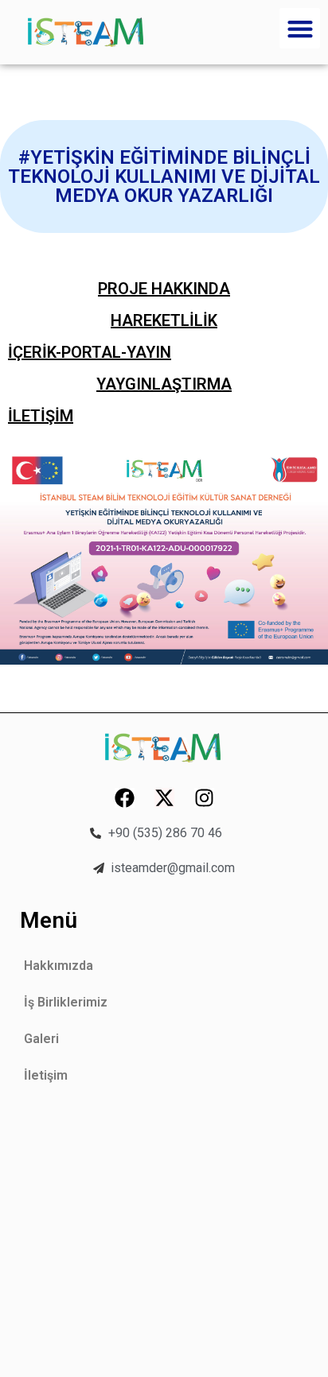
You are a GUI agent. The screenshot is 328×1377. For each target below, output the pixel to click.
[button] (299, 28)
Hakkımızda (58, 965)
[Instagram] (204, 798)
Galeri (41, 1038)
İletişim (46, 1075)
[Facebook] (125, 798)
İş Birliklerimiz (65, 1002)
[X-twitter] (164, 798)
